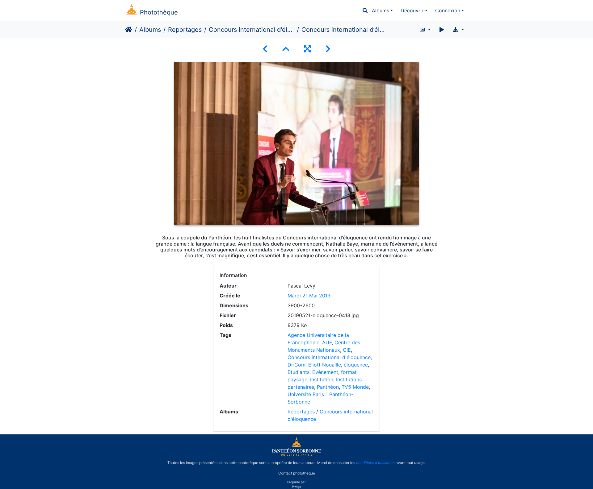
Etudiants (298, 372)
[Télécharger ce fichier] (458, 29)
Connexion (447, 10)
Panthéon (328, 387)
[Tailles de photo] (425, 29)
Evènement (325, 372)
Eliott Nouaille (324, 365)
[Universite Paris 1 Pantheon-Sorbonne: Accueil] (296, 454)
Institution (321, 379)
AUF (327, 342)
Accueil (128, 29)
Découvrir (412, 10)
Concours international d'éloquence (251, 29)
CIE (347, 350)
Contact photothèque (296, 473)
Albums (380, 10)
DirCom (296, 365)
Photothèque (159, 12)
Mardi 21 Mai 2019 (309, 295)
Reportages (185, 29)
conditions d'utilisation (375, 462)
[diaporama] (442, 29)
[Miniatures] (285, 49)
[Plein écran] (307, 49)
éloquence (356, 365)
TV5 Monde (355, 387)
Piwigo (296, 486)
